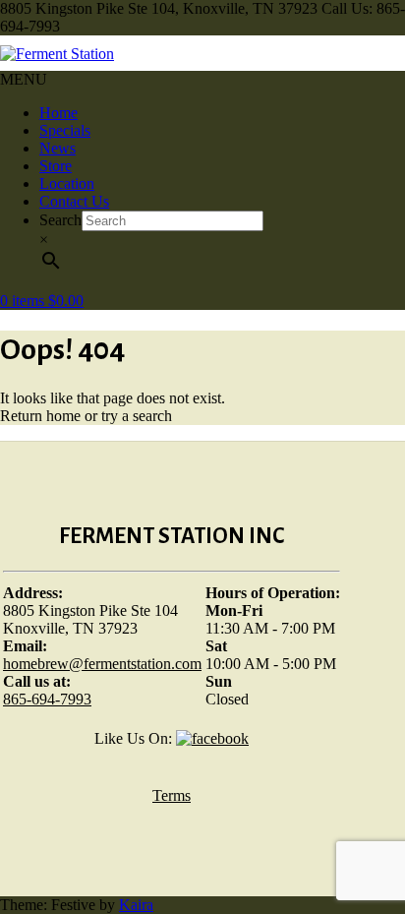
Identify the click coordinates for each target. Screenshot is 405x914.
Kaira (136, 904)
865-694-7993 (47, 699)
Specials (64, 130)
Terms (171, 795)
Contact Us (74, 201)
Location (66, 183)
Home (58, 112)
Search (60, 220)
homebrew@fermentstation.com (102, 663)
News (57, 148)
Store (55, 165)
